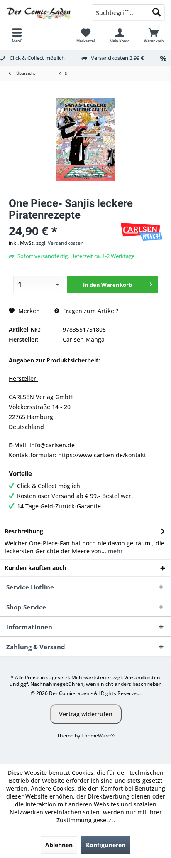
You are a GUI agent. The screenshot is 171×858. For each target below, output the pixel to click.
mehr (114, 551)
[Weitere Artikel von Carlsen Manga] (141, 232)
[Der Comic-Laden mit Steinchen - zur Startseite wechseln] (42, 12)
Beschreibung (24, 531)
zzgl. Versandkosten (60, 243)
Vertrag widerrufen (85, 714)
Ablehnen (59, 845)
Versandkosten (142, 677)
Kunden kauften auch (35, 568)
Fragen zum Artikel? (89, 311)
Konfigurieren (105, 845)
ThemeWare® (98, 735)
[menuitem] (17, 35)
